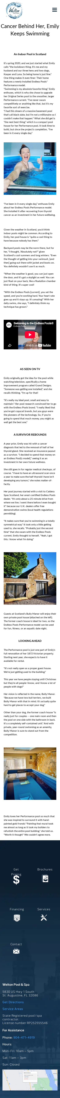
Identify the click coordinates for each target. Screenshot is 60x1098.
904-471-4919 (24, 1037)
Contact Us (16, 946)
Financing (17, 909)
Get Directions (13, 1002)
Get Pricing (16, 872)
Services (43, 909)
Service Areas (12, 1009)
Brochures (45, 869)
